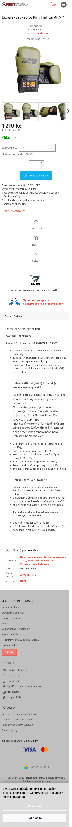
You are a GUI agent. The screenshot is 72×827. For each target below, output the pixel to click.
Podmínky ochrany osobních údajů (20, 640)
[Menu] (63, 4)
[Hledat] (26, 4)
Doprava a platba (11, 618)
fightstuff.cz (14, 692)
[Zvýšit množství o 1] (42, 163)
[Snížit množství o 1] (42, 167)
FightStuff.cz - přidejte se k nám (24, 686)
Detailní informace (12, 211)
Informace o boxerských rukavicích (21, 714)
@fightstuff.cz (15, 697)
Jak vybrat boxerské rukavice (18, 719)
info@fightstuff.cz (17, 670)
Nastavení (35, 806)
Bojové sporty (10, 730)
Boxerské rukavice (31, 557)
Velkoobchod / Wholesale (16, 629)
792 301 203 (13, 676)
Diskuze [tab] (18, 316)
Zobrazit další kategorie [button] (35, 564)
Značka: (37, 39)
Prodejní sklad (10, 645)
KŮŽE (23, 581)
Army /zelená (28, 575)
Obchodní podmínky (13, 613)
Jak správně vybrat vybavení (18, 725)
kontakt (6, 624)
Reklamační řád (10, 634)
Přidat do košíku (38, 175)
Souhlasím (35, 818)
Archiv (9, 652)
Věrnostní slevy (10, 607)
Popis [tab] (8, 316)
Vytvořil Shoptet (40, 767)
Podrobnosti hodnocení (36, 33)
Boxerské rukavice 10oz (41, 560)
